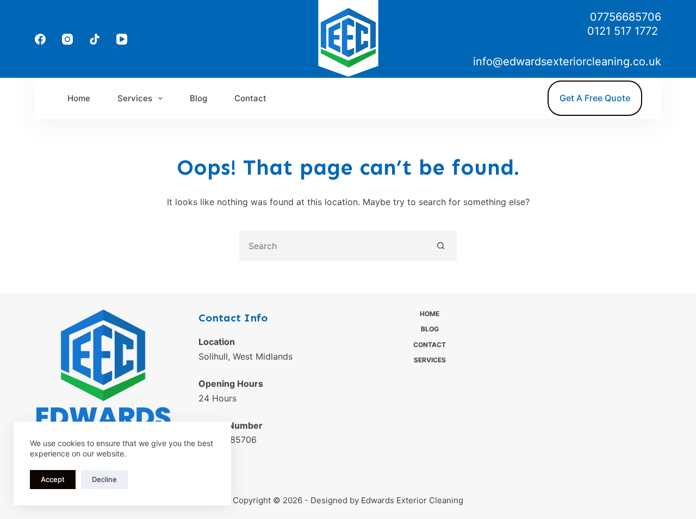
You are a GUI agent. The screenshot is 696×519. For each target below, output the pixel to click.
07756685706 (625, 16)
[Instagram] (67, 39)
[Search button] (441, 246)
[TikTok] (94, 39)
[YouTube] (121, 39)
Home (78, 98)
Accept (53, 479)
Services (134, 98)
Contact (250, 98)
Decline (104, 479)
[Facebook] (40, 39)
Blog (198, 98)
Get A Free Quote (595, 97)
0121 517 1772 (624, 31)
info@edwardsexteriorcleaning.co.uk (567, 61)
